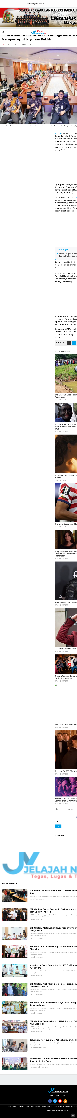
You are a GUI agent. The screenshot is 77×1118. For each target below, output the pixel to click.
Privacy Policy (45, 1106)
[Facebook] (50, 1101)
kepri (57, 1095)
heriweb (66, 1110)
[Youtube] (60, 1101)
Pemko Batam (34, 1067)
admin (4, 45)
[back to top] (73, 1115)
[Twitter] (55, 1101)
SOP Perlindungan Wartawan (60, 1106)
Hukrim (32, 899)
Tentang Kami (12, 1106)
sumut (52, 1095)
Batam (58, 133)
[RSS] (65, 1101)
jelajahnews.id (56, 1110)
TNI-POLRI (33, 1048)
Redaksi (21, 1106)
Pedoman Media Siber (32, 1106)
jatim (63, 1095)
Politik (32, 920)
